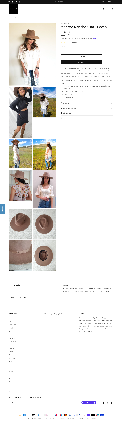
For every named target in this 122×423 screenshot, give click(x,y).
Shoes (10, 355)
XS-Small (11, 371)
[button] (103, 9)
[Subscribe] (41, 402)
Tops (10, 334)
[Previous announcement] (41, 2)
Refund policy (52, 418)
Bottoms (11, 348)
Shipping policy (80, 418)
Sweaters (11, 361)
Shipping (63, 34)
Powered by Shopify (42, 418)
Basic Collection (13, 328)
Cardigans (12, 358)
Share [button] (64, 124)
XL (9, 381)
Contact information (91, 418)
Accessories (12, 324)
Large (10, 378)
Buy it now (81, 62)
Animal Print (12, 341)
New (10, 321)
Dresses (11, 351)
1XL (10, 385)
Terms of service (70, 418)
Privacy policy (61, 418)
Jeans (10, 344)
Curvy (10, 368)
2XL (10, 388)
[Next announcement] (81, 2)
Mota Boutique (33, 418)
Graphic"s (12, 338)
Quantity (63, 46)
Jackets (11, 365)
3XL (10, 391)
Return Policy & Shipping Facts (53, 314)
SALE (10, 331)
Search (11, 318)
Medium (11, 375)
